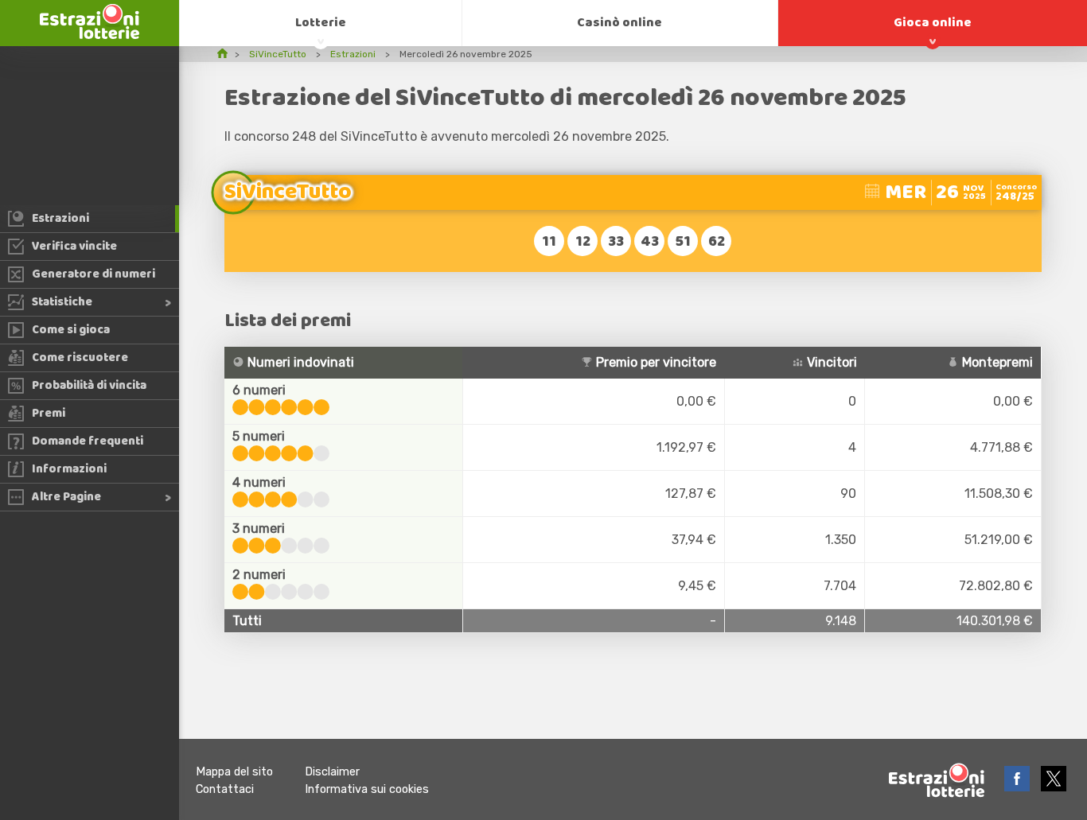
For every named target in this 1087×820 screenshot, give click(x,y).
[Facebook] (1018, 787)
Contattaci (225, 789)
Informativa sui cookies (367, 789)
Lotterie (320, 23)
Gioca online (933, 23)
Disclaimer (332, 772)
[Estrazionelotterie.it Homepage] (89, 34)
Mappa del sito (234, 772)
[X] (1053, 787)
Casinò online (619, 23)
